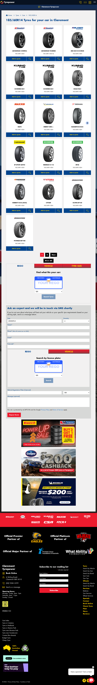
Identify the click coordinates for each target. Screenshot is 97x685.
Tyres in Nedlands (8, 625)
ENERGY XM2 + (48, 127)
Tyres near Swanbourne (9, 633)
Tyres (85, 566)
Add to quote (16, 59)
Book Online (88, 603)
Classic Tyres (88, 606)
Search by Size (88, 571)
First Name (42, 578)
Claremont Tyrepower (50, 7)
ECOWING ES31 (20, 89)
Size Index (5, 621)
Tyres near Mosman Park (10, 630)
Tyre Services (87, 593)
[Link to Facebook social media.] (84, 680)
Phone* (18, 331)
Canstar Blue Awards (9, 635)
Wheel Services (88, 596)
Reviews (86, 614)
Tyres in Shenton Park (9, 628)
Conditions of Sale (25, 682)
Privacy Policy (45, 410)
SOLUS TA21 (77, 89)
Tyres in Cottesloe (8, 623)
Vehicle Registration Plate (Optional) (19, 390)
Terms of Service (58, 410)
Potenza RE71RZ (19, 241)
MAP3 (20, 127)
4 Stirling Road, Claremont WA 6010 (14, 578)
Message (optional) (13, 396)
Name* (9, 325)
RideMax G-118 (48, 165)
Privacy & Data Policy (13, 682)
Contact (86, 601)
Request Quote (14, 415)
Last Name (42, 583)
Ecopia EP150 (77, 203)
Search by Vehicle (89, 568)
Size (8, 318)
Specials (86, 598)
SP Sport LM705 (19, 165)
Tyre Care (86, 576)
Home (10, 15)
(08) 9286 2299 (12, 583)
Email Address (44, 573)
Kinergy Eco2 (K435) (19, 203)
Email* (9, 338)
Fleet (85, 609)
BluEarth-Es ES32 (77, 127)
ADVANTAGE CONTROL (19, 51)
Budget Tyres (6, 638)
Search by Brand (88, 573)
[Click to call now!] (80, 2)
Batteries (85, 591)
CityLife (48, 203)
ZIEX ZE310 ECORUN (77, 51)
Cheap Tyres (6, 640)
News (85, 611)
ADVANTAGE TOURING (48, 51)
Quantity (66, 318)
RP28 (77, 165)
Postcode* (10, 344)
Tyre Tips (86, 578)
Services (86, 588)
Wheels (86, 581)
